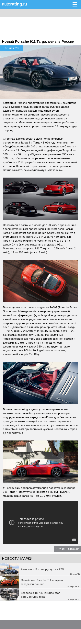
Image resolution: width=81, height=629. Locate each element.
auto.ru (14, 4)
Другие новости (67, 549)
